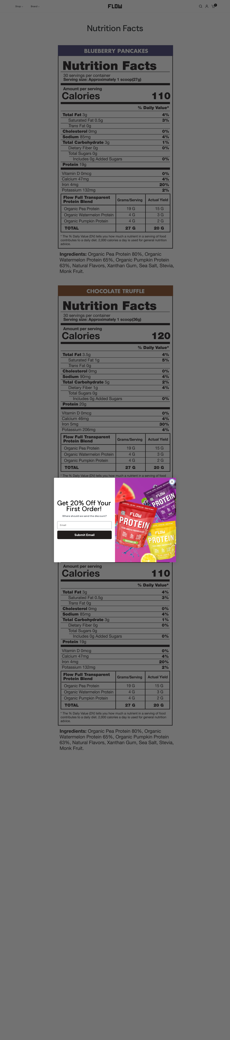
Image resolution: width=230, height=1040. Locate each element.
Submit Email (84, 535)
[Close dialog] (172, 481)
